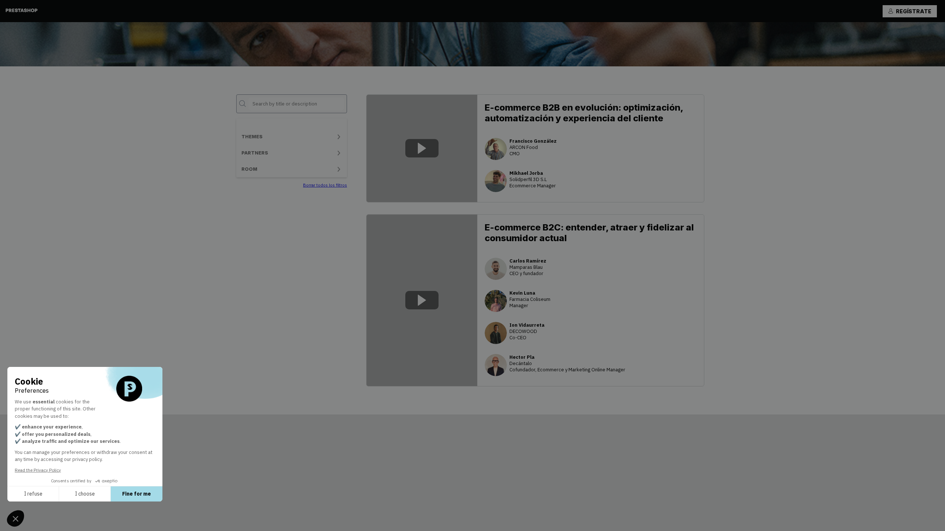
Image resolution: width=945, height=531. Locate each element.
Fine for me (136, 493)
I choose (85, 493)
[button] (910, 11)
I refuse (33, 493)
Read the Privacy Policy (38, 470)
